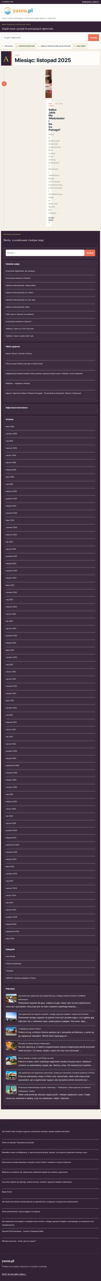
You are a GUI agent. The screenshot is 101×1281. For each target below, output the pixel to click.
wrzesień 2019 (11, 852)
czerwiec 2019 (11, 874)
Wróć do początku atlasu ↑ (14, 1274)
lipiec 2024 (10, 520)
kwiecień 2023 (11, 607)
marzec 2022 (11, 672)
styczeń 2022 (11, 679)
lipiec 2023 (10, 585)
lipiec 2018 (10, 939)
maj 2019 (9, 881)
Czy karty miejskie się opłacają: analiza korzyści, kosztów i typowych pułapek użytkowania (37, 1182)
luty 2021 (9, 737)
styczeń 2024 (11, 549)
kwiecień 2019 (11, 888)
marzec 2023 (11, 614)
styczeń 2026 (11, 462)
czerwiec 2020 (11, 787)
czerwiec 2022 (11, 657)
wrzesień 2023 (11, 571)
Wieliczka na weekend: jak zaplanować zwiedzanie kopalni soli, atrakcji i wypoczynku (35, 1172)
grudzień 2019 (11, 830)
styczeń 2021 (11, 744)
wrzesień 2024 (11, 513)
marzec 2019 (11, 895)
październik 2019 (12, 845)
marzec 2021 (11, 729)
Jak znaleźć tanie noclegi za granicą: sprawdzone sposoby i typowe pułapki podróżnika (36, 1131)
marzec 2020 (11, 809)
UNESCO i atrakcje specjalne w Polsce (56, 46)
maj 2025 (9, 484)
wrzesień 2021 (11, 686)
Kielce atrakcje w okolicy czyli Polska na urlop (36, 1058)
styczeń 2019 (11, 910)
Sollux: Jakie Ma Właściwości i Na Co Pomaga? (56, 119)
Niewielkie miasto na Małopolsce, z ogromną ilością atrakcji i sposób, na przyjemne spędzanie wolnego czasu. (45, 1152)
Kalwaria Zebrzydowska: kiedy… (18, 307)
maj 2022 (9, 665)
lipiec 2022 (10, 650)
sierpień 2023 (11, 578)
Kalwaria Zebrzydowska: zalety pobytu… (21, 285)
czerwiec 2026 (11, 434)
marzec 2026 (11, 455)
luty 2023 (9, 621)
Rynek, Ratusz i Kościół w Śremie (19, 354)
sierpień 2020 (11, 780)
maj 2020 (9, 794)
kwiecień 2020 (11, 802)
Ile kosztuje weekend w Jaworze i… (19, 321)
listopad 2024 (11, 506)
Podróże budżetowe (27, 46)
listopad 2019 (11, 838)
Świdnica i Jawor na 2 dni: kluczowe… (20, 329)
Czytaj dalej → (51, 220)
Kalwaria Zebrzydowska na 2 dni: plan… (21, 300)
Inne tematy (81, 46)
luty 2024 (9, 542)
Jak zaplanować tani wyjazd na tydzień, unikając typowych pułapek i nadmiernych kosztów (53, 1014)
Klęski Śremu (7, 1192)
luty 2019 (9, 903)
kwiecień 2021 (11, 722)
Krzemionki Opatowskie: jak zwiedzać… (21, 271)
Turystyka (8, 46)
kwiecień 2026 (11, 448)
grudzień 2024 (11, 499)
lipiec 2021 (10, 700)
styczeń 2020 (11, 823)
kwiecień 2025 (11, 491)
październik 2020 (12, 765)
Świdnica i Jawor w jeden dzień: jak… (20, 336)
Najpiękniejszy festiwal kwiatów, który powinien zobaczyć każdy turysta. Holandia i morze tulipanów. (44, 373)
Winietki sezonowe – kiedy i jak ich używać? (19, 1241)
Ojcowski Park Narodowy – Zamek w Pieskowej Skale (22, 1231)
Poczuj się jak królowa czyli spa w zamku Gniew (24, 364)
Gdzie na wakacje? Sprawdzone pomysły (18, 1142)
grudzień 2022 (11, 636)
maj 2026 (9, 441)
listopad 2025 (11, 470)
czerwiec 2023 (11, 592)
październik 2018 (12, 931)
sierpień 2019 (11, 859)
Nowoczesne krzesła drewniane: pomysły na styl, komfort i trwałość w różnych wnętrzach (36, 1162)
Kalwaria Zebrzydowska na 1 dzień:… (20, 293)
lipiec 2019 (10, 866)
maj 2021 (9, 715)
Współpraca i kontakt (90, 1)
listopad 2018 (11, 924)
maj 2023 (9, 600)
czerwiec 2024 (11, 527)
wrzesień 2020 (11, 773)
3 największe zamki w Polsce (29, 1029)
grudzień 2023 (11, 556)
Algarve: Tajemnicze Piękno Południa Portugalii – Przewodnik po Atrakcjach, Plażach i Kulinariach (43, 393)
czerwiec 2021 (11, 708)
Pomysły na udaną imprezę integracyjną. (34, 1043)
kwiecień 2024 (11, 535)
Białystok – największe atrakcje (18, 383)
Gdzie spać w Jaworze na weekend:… (20, 314)
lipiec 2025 (10, 477)
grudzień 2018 (11, 917)
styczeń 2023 (11, 628)
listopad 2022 (11, 643)
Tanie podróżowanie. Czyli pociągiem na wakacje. (21, 1211)
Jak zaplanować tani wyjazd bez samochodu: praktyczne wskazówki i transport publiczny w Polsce (56, 1073)
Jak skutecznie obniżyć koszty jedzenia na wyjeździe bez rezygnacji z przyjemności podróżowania (40, 1202)
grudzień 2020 (11, 751)
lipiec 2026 (10, 426)
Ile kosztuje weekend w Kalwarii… (19, 278)
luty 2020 (9, 816)
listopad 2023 (11, 563)
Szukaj (93, 37)
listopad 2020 (11, 758)
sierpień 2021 (11, 693)
